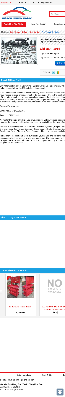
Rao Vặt (22, 2)
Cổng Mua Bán (6, 2)
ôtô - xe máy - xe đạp (18, 32)
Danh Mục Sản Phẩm (13, 24)
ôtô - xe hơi (34, 32)
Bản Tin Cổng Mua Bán (42, 2)
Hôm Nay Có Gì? (39, 24)
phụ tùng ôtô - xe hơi (51, 32)
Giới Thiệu (47, 375)
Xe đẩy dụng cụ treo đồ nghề (20, 307)
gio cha (3, 380)
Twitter (53, 72)
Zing (58, 72)
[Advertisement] (32, 177)
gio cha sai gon (27, 380)
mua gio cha (13, 380)
